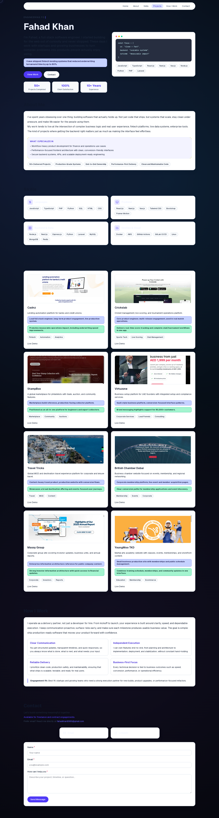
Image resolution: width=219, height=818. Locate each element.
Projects (157, 6)
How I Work (171, 6)
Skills (146, 6)
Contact (186, 6)
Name (31, 747)
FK (28, 6)
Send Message (37, 799)
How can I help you (37, 771)
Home (125, 6)
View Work (32, 74)
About (136, 6)
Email (30, 759)
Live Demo (32, 343)
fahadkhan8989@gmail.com (70, 721)
